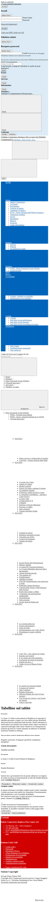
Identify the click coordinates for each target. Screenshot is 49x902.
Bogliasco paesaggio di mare (29, 535)
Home (7, 377)
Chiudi (4, 77)
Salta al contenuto (7, 2)
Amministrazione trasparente (15, 863)
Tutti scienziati (24, 600)
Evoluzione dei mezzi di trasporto (31, 660)
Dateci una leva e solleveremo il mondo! (33, 458)
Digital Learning (25, 486)
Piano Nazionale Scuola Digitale (17, 381)
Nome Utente (27, 18)
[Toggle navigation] (19, 168)
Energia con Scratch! (26, 656)
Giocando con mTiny (26, 537)
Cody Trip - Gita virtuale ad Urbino (32, 654)
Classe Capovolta (25, 702)
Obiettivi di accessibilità (14, 857)
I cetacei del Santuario (27, 539)
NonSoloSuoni (24, 598)
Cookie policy (10, 847)
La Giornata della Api (27, 624)
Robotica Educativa (26, 692)
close (3, 178)
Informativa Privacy (12, 851)
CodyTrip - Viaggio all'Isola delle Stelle (33, 460)
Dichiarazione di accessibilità (15, 855)
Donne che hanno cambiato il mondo (32, 488)
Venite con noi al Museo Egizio (30, 664)
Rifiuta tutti (19, 784)
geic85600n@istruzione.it (29, 830)
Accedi (4, 6)
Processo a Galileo (25, 507)
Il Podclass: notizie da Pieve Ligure (31, 492)
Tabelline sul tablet (26, 579)
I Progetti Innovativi (12, 383)
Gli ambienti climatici (27, 490)
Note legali (9, 849)
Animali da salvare (26, 533)
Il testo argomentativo (27, 626)
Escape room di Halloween (29, 602)
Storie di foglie (24, 628)
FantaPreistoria (24, 577)
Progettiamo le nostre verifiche (30, 632)
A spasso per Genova (26, 688)
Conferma (12, 134)
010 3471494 (13, 828)
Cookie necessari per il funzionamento (15, 805)
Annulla (4, 134)
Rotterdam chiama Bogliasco (29, 586)
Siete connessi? (24, 509)
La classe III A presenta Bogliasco (31, 567)
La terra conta (24, 499)
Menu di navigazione (33, 408)
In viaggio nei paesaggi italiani (30, 686)
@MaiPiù (22, 503)
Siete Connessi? (25, 690)
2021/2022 (9, 385)
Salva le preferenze (18, 813)
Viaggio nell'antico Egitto (28, 511)
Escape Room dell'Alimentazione (31, 563)
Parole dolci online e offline (29, 592)
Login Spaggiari (12, 62)
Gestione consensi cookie (14, 861)
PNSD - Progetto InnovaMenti (21, 415)
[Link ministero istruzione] (11, 4)
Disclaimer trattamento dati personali (14, 882)
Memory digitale (25, 565)
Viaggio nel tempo (25, 541)
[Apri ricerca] (30, 150)
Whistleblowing (11, 859)
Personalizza (6, 784)
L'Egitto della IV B (26, 501)
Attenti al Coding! (25, 484)
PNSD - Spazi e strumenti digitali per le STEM (27, 417)
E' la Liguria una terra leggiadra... (31, 658)
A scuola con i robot (26, 482)
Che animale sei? (25, 575)
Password (25, 20)
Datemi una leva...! (26, 662)
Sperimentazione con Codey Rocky (32, 630)
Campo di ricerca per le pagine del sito (14, 354)
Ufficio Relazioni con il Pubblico (17, 853)
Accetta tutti (35, 784)
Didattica (8, 379)
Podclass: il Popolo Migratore (29, 505)
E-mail (24, 53)
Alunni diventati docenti (27, 573)
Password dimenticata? (9, 24)
